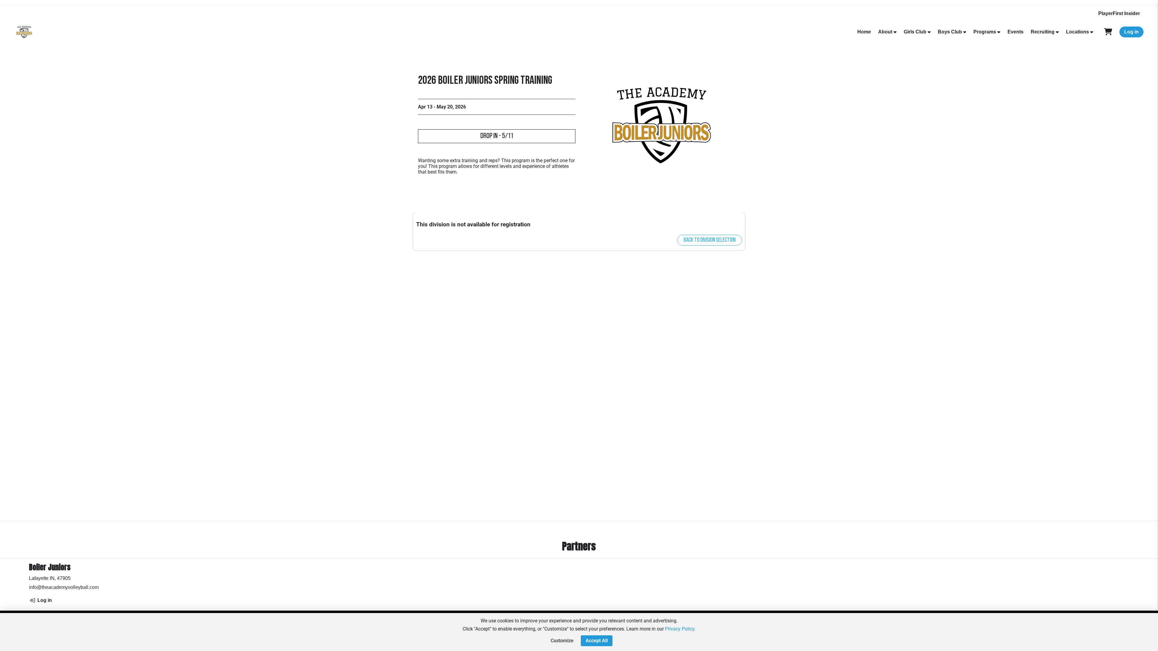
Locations (1077, 31)
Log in (1131, 31)
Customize (562, 640)
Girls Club (915, 31)
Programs (984, 31)
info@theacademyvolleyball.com (64, 587)
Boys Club (950, 31)
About (885, 31)
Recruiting (1043, 31)
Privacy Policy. (680, 629)
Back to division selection (710, 240)
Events (1016, 31)
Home (864, 31)
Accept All (597, 640)
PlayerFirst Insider (1119, 13)
